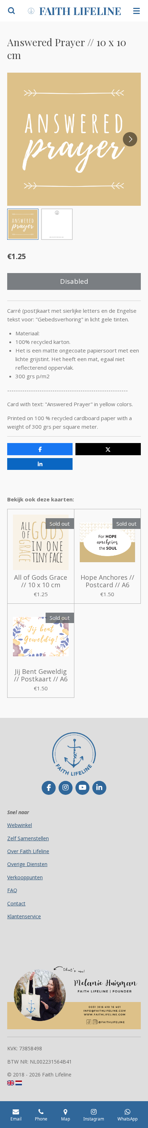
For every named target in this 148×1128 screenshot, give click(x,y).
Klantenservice (24, 916)
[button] (22, 224)
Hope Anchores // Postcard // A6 (107, 581)
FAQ (12, 890)
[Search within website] (11, 11)
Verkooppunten (25, 877)
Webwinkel (19, 825)
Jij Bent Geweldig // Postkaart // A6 (41, 675)
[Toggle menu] (136, 11)
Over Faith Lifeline (28, 851)
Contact (16, 903)
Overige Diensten (27, 864)
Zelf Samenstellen (28, 838)
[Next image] (130, 139)
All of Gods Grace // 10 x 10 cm (40, 581)
